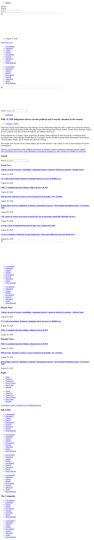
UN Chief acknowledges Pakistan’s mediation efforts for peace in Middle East (31, 179)
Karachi (8, 57)
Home (8, 377)
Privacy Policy (11, 383)
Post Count (10, 385)
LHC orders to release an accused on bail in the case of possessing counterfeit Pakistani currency (38, 216)
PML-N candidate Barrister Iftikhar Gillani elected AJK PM (24, 187)
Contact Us (10, 381)
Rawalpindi (10, 55)
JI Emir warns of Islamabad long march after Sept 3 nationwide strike (28, 225)
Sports (8, 61)
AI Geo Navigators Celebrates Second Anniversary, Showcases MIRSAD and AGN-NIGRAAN (38, 234)
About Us (9, 379)
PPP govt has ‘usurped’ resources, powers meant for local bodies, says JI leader (31, 196)
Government (10, 46)
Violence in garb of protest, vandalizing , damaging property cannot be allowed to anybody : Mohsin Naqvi (42, 170)
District (8, 53)
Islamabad (9, 48)
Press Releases (11, 63)
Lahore (8, 50)
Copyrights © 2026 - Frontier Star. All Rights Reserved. (21, 405)
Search (3, 7)
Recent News (6, 165)
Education (9, 59)
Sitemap (8, 387)
